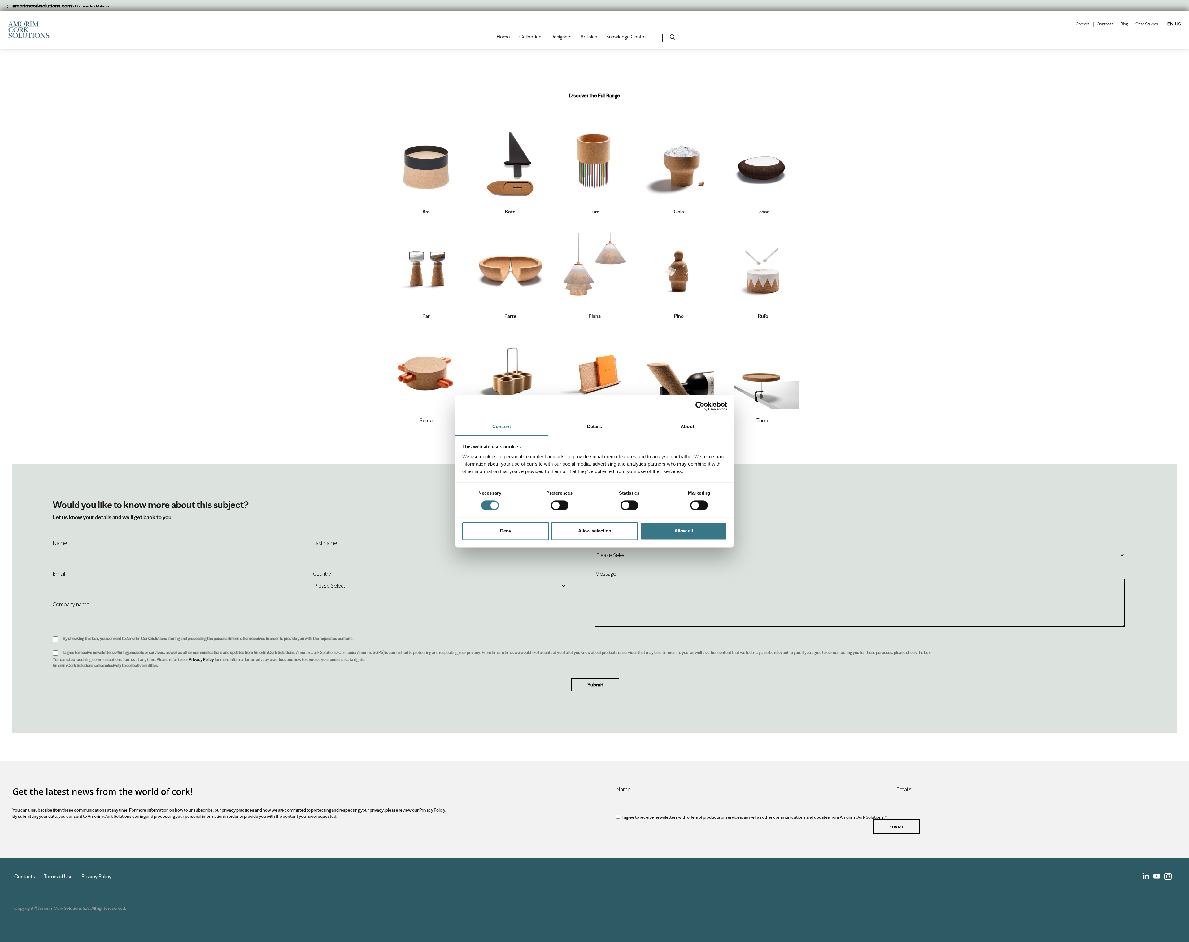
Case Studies (1146, 24)
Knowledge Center (626, 36)
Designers (561, 36)
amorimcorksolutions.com (41, 5)
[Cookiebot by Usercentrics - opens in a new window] (700, 406)
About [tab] (687, 426)
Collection (530, 36)
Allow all (683, 531)
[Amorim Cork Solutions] (31, 30)
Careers (1082, 24)
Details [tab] (594, 426)
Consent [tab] (501, 426)
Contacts (1105, 24)
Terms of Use (58, 876)
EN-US (1174, 24)
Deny (505, 531)
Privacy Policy (201, 659)
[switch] (559, 505)
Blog (1124, 24)
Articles (589, 36)
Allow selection (594, 531)
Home (503, 36)
